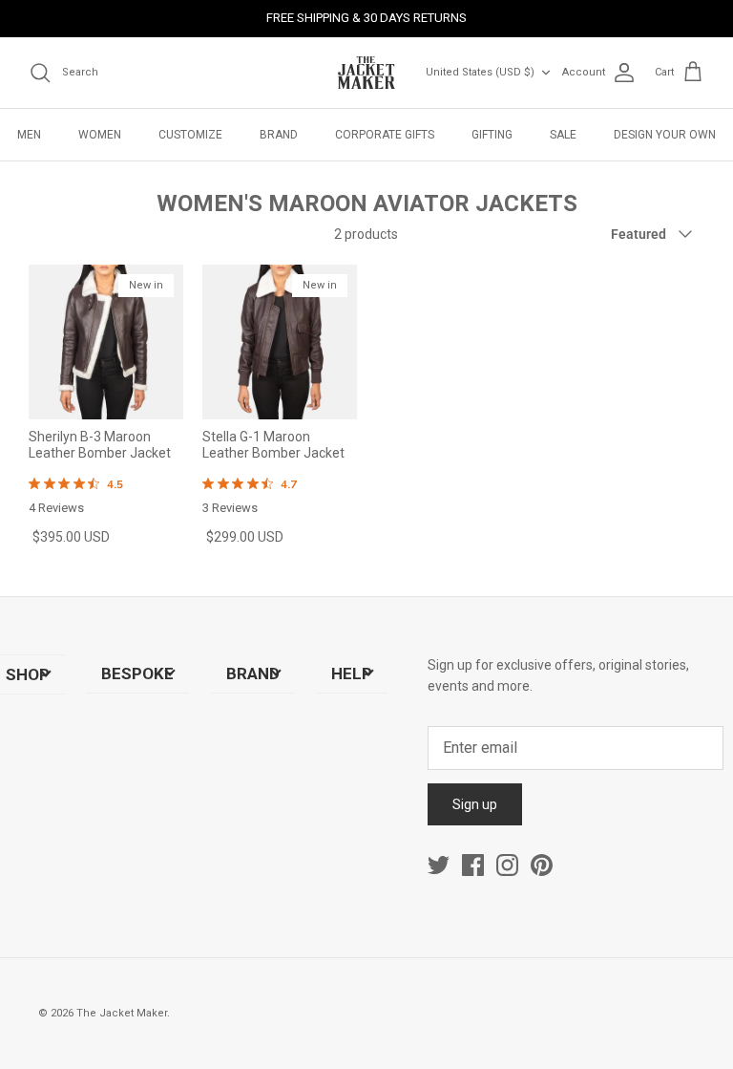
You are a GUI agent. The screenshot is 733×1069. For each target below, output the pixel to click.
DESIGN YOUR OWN (665, 134)
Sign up (474, 804)
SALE (563, 134)
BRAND (279, 134)
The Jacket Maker (121, 1013)
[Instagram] (507, 865)
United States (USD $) (480, 72)
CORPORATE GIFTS (384, 134)
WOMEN (99, 134)
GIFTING (492, 134)
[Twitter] (439, 865)
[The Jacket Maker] (366, 72)
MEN (29, 134)
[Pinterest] (542, 865)
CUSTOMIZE (190, 134)
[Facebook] (473, 865)
